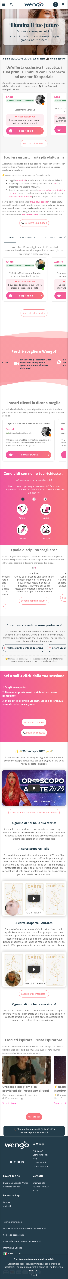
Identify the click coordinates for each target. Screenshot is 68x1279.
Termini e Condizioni (12, 1221)
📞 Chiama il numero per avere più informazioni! (34, 1131)
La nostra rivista (40, 1166)
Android (7, 1206)
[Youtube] (19, 1162)
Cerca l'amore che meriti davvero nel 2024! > (34, 812)
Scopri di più (9, 1103)
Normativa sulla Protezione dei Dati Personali (24, 1228)
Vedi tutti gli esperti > (34, 143)
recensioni (21, 180)
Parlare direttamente (24, 647)
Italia (10, 1253)
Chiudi (34, 1274)
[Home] (34, 4)
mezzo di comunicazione (20, 196)
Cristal (10, 97)
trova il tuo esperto (39, 201)
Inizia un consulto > (34, 722)
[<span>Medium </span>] (34, 579)
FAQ (35, 1158)
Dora (64, 429)
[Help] (55, 4)
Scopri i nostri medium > (34, 600)
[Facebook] (11, 1162)
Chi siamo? (38, 1151)
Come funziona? (40, 1154)
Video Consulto (29, 237)
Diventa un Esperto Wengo (15, 1182)
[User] (63, 4)
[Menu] (4, 4)
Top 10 (9, 237)
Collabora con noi (11, 1186)
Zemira (58, 261)
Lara (57, 97)
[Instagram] (15, 1162)
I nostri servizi (39, 1162)
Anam (10, 261)
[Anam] (40, 264)
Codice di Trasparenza (13, 1234)
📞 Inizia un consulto (34, 732)
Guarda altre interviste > (34, 993)
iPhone (6, 1202)
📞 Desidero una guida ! (34, 222)
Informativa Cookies (12, 1247)
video (55, 183)
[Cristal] (40, 100)
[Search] (11, 4)
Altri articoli (34, 1116)
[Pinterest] (23, 1162)
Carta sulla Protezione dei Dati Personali (21, 1241)
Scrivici (36, 1190)
